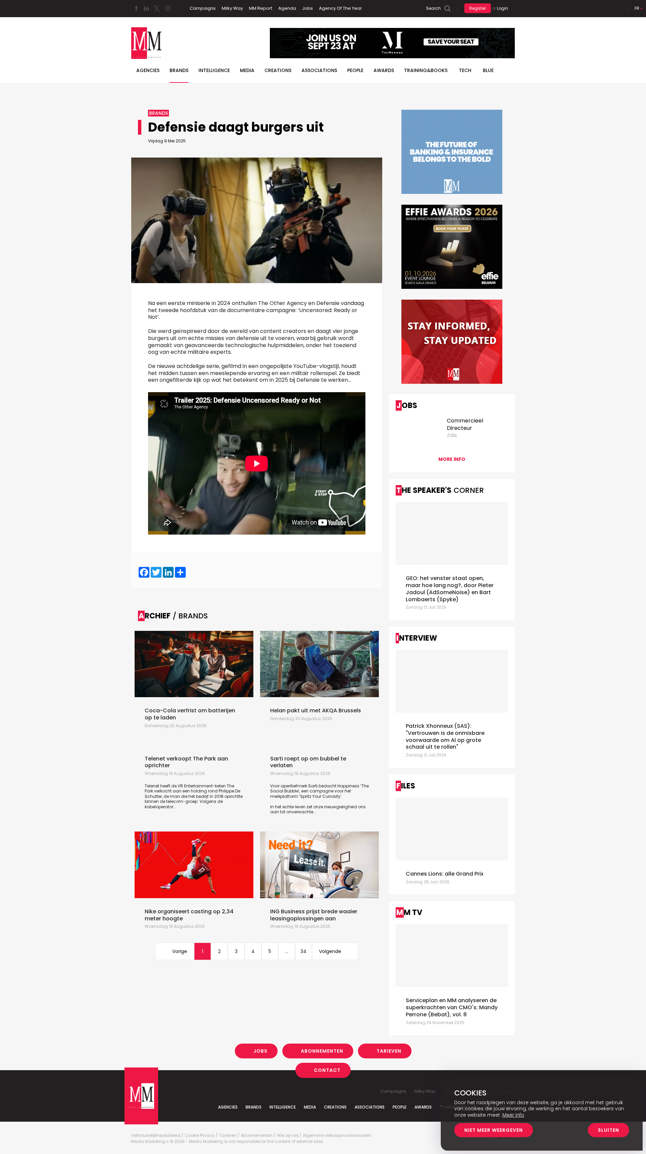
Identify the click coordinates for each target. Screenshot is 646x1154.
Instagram (168, 8)
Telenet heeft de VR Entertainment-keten (186, 786)
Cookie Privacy (200, 1135)
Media (247, 70)
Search (433, 8)
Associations (319, 70)
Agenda (287, 8)
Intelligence (214, 70)
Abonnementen (322, 1051)
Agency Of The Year (340, 8)
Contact (327, 1070)
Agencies (147, 70)
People (355, 70)
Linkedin (146, 8)
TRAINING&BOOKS (425, 70)
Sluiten (608, 1130)
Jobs (307, 8)
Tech (465, 70)
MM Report (260, 8)
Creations (277, 70)
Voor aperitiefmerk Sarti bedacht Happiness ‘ (315, 786)
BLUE (488, 70)
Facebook (136, 8)
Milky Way (232, 8)
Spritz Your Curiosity (320, 796)
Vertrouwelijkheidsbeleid (155, 1135)
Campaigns (203, 8)
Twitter (156, 8)
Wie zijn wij (287, 1135)
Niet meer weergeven (493, 1130)
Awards (383, 70)
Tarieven (388, 1051)
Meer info (513, 1115)
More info (451, 459)
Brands (179, 70)
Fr (637, 8)
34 (303, 951)
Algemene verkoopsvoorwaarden (337, 1135)
